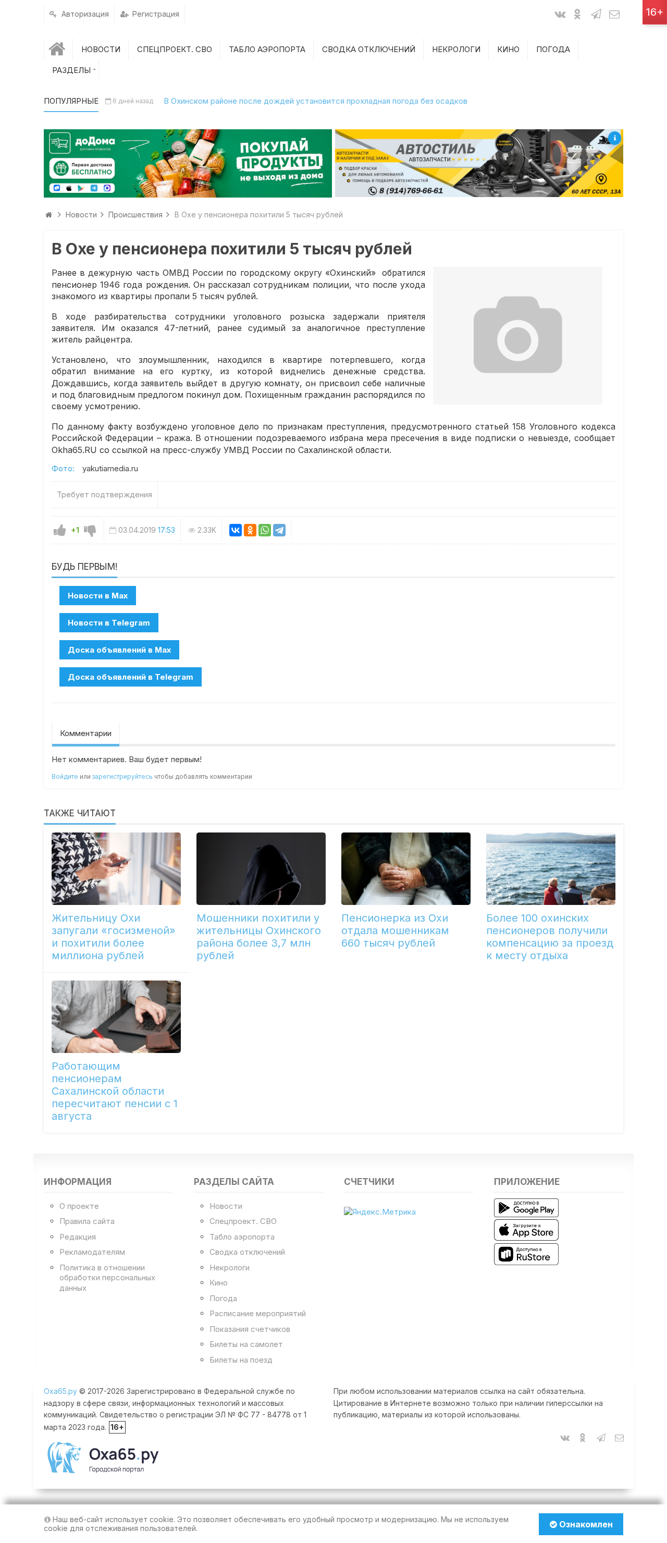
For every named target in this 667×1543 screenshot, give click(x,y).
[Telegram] (279, 530)
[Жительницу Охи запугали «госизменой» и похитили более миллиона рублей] (116, 868)
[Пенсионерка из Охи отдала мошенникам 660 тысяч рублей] (406, 868)
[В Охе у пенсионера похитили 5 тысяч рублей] (517, 336)
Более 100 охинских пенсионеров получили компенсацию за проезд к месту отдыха (549, 937)
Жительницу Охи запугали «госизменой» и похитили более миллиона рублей (114, 937)
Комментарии (86, 733)
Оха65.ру (60, 1391)
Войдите (65, 776)
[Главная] (58, 49)
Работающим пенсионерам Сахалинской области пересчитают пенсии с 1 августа (115, 1091)
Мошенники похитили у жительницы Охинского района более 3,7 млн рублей (258, 937)
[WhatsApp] (264, 530)
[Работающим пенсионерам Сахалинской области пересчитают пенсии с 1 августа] (116, 1017)
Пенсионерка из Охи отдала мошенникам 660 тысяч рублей (395, 930)
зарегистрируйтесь (122, 776)
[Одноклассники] (250, 530)
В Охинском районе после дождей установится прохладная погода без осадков (315, 101)
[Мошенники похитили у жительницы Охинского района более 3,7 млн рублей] (261, 868)
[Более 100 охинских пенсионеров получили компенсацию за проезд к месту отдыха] (550, 868)
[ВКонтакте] (235, 530)
